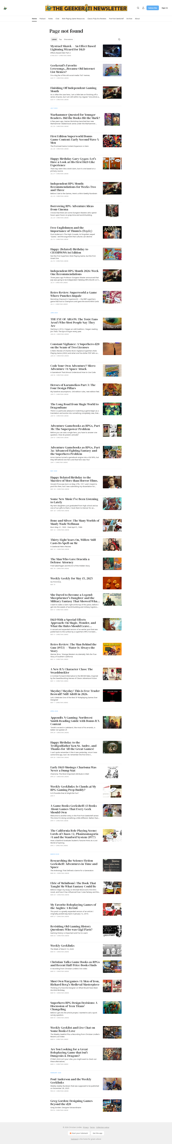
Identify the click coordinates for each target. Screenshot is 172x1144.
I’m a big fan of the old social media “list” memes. (70, 75)
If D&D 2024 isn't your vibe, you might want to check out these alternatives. (73, 1060)
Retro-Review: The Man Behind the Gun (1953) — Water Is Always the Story (73, 648)
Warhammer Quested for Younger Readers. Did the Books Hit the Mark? (75, 116)
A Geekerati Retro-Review (60, 546)
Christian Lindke (65, 55)
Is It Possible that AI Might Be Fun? (64, 793)
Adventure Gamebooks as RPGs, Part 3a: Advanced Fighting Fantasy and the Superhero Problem (75, 451)
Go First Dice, (55, 582)
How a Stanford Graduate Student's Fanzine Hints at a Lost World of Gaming (73, 841)
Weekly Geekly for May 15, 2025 (71, 578)
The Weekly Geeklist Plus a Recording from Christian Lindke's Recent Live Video (75, 1035)
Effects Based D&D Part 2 (60, 53)
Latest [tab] (54, 39)
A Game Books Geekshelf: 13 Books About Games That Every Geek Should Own (73, 809)
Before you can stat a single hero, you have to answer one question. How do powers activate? (73, 433)
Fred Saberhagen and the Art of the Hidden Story (70, 565)
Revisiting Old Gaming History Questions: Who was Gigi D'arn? (71, 928)
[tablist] (62, 39)
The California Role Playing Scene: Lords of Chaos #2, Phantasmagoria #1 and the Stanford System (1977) (74, 834)
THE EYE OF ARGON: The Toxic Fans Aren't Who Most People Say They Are (74, 322)
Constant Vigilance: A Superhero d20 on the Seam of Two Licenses (74, 345)
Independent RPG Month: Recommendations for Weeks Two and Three (73, 187)
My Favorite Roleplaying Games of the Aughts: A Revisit (73, 906)
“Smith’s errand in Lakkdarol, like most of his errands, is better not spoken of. (72, 728)
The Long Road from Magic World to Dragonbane (74, 406)
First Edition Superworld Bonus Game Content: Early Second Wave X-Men (75, 139)
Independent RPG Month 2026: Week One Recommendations (74, 272)
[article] (86, 52)
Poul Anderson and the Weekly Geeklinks (70, 1081)
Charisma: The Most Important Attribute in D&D (69, 774)
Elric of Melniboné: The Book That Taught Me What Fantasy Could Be (73, 885)
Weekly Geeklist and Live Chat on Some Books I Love (72, 1029)
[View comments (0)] (68, 58)
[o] (112, 966)
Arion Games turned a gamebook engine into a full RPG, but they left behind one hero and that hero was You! (74, 458)
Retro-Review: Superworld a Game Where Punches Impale (73, 294)
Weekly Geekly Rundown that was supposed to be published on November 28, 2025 (74, 1087)
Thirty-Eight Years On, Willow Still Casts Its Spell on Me (73, 541)
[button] (34, 18)
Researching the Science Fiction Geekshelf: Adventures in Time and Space (73, 864)
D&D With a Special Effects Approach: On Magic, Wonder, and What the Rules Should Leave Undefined (73, 623)
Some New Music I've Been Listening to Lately (74, 500)
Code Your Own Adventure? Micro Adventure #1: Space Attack (72, 367)
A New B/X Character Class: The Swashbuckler (71, 671)
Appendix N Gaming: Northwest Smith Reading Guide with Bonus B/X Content (75, 721)
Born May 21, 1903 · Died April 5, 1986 (66, 527)
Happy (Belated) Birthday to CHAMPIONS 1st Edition (69, 251)
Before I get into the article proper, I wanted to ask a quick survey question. (73, 1013)
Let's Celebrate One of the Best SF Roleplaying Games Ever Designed (73, 698)
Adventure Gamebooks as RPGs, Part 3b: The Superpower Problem (75, 427)
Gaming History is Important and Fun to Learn (69, 933)
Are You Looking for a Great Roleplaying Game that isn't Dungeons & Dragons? (69, 1052)
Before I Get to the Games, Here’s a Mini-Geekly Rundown (73, 193)
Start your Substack (80, 1133)
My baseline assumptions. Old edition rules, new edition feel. (75, 391)
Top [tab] (60, 39)
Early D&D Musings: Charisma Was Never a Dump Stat (73, 769)
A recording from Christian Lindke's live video (68, 968)
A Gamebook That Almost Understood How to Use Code (73, 372)
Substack (74, 1139)
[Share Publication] (143, 8)
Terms (92, 1127)
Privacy (86, 1127)
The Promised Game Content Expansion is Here (69, 146)
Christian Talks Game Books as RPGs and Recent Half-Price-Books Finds (75, 963)
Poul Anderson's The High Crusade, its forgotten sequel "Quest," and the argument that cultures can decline (72, 235)
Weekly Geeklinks (62, 945)
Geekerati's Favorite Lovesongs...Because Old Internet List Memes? (72, 69)
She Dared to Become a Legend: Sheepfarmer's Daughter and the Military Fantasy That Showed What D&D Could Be (74, 598)
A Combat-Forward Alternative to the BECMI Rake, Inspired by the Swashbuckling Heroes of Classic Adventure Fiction (74, 677)
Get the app (97, 1133)
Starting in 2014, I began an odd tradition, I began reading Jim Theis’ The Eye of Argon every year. (74, 330)
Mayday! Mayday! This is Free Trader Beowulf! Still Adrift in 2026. (75, 692)
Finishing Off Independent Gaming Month (73, 89)
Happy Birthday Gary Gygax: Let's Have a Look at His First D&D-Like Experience (73, 162)
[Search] (138, 8)
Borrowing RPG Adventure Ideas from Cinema (72, 208)
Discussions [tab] (68, 39)
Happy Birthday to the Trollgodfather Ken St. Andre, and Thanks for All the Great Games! (73, 746)
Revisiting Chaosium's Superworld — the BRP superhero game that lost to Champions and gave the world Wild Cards (74, 300)
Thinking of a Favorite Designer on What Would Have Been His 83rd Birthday (74, 989)
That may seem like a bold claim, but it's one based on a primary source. (72, 169)
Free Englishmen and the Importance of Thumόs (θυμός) (71, 229)
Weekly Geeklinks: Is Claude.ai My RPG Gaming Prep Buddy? (73, 788)
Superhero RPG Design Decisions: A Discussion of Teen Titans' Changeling (73, 1006)
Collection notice (102, 1127)
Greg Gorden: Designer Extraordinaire (65, 1107)
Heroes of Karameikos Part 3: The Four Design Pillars (72, 386)
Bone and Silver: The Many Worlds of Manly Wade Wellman (74, 522)
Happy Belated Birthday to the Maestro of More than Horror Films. (74, 479)
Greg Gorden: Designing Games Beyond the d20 (71, 1102)
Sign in (165, 8)
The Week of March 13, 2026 (62, 949)
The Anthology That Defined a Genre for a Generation (71, 870)
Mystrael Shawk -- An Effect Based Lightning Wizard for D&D (73, 48)
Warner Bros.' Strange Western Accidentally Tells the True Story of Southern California (73, 655)
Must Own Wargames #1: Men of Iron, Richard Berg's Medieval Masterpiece (75, 983)
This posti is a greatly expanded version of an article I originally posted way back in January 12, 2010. (71, 912)
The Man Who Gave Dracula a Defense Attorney (70, 561)
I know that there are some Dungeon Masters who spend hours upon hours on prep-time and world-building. (73, 213)
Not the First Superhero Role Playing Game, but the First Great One (73, 257)
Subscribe (152, 8)
